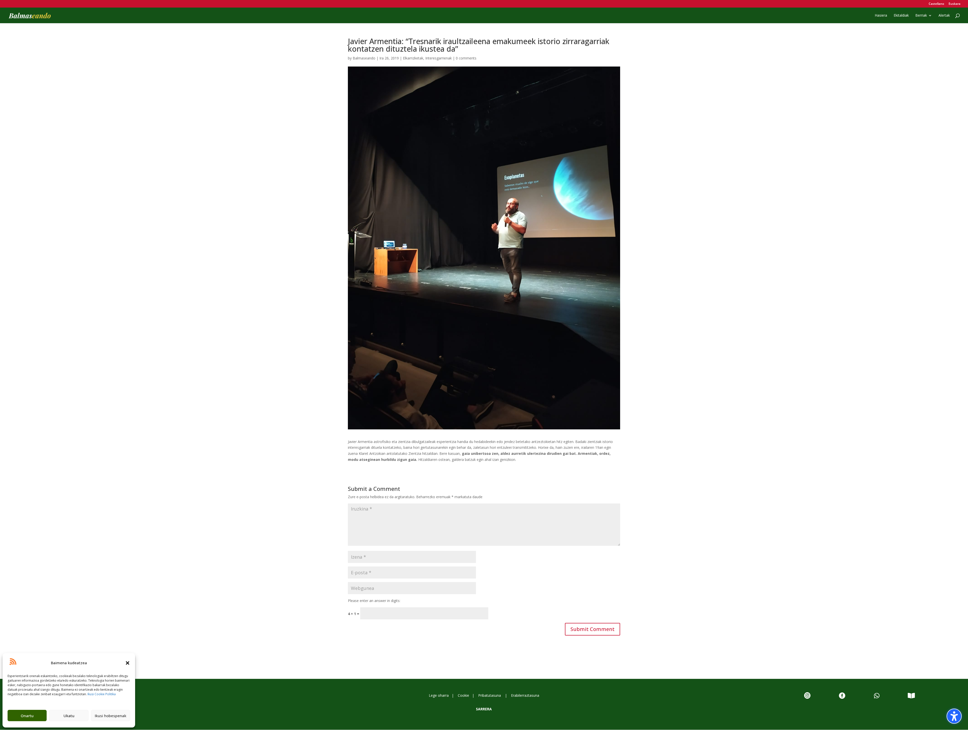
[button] (127, 662)
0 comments (466, 58)
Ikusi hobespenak (110, 715)
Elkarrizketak (413, 58)
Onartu (27, 715)
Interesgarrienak (438, 58)
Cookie (463, 695)
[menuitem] (936, 5)
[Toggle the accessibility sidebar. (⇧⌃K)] (954, 716)
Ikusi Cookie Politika (101, 694)
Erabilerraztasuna (525, 695)
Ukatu (69, 715)
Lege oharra (440, 695)
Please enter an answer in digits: (374, 600)
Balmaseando (364, 58)
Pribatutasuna (490, 695)
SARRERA (484, 709)
